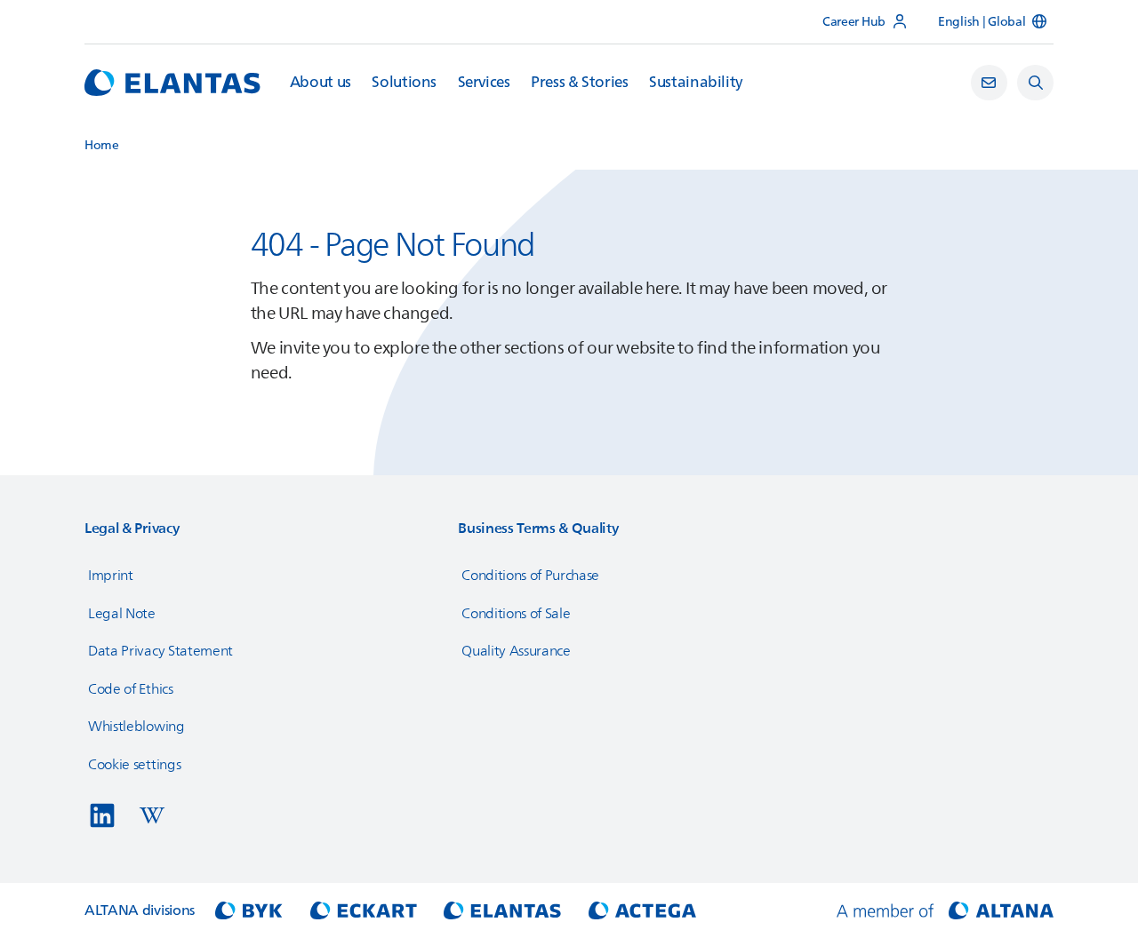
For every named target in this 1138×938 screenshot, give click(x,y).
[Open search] (1035, 83)
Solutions (404, 82)
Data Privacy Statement (160, 651)
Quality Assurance (516, 651)
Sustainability (695, 82)
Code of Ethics (130, 689)
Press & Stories (580, 82)
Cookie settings (134, 764)
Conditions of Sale (515, 613)
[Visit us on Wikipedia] (152, 815)
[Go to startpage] (172, 82)
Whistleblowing (136, 726)
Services (484, 82)
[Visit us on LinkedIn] (102, 815)
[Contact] (989, 83)
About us (320, 82)
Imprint (110, 575)
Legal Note (122, 613)
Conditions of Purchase (530, 575)
